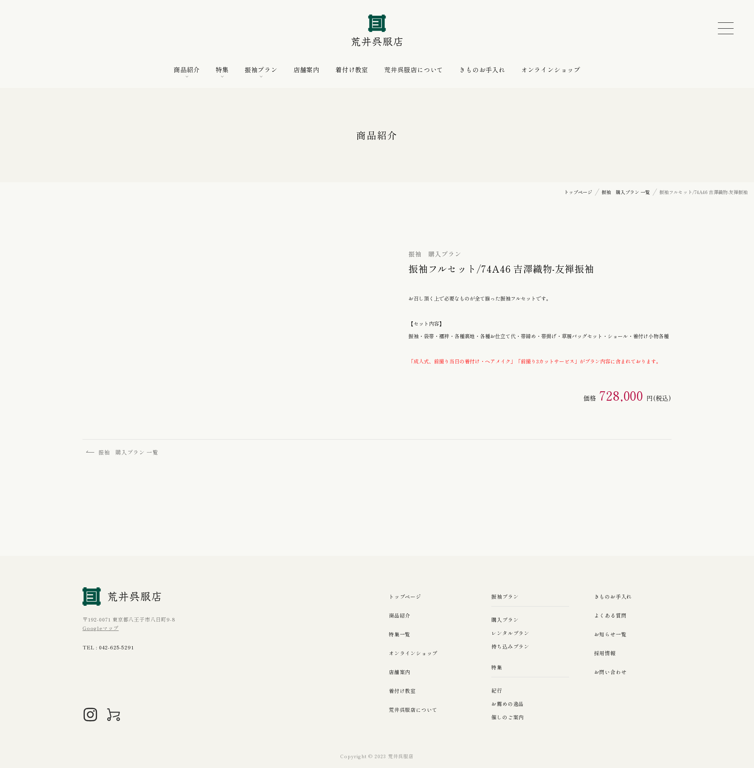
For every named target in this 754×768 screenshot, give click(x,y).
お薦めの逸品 (507, 704)
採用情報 (605, 653)
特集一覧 (399, 634)
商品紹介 (187, 69)
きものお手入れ (482, 69)
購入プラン (504, 619)
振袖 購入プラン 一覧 (128, 452)
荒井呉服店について (413, 69)
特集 (222, 69)
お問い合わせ (610, 672)
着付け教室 (351, 69)
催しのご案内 (507, 717)
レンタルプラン (510, 633)
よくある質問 (610, 615)
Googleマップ (100, 628)
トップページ (405, 596)
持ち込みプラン (510, 646)
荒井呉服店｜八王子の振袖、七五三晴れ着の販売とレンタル (377, 31)
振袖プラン (261, 69)
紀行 (496, 690)
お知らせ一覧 (610, 634)
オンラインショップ (550, 69)
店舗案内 (306, 69)
